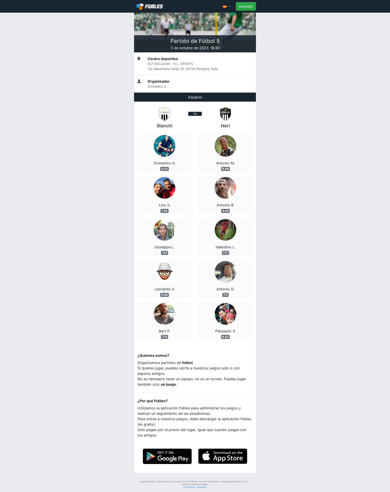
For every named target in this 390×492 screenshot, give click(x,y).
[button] (226, 6)
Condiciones (189, 487)
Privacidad (201, 487)
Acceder (246, 6)
